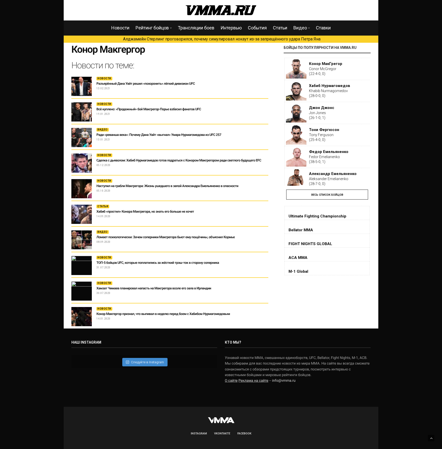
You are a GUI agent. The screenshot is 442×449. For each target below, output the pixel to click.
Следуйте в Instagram (147, 362)
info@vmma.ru (284, 381)
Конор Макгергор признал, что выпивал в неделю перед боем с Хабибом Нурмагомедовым (163, 314)
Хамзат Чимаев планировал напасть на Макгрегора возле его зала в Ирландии (153, 288)
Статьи (280, 27)
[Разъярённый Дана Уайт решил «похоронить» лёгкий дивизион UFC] (81, 86)
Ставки (323, 27)
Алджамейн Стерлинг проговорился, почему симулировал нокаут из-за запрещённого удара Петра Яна (222, 39)
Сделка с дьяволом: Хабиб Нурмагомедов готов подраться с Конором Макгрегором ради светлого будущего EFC (178, 160)
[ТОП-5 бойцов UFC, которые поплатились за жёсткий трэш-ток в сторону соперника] (81, 265)
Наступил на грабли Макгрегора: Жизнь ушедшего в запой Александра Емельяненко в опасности (167, 186)
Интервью (231, 27)
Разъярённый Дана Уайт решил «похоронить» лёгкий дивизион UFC (145, 84)
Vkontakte (222, 433)
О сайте (231, 381)
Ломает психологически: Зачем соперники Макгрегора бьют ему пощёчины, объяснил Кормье (165, 237)
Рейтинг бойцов (152, 27)
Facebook (244, 433)
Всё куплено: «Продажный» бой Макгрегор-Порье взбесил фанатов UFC (148, 109)
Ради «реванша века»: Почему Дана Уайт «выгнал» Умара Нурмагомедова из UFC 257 (158, 135)
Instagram (199, 433)
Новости (120, 27)
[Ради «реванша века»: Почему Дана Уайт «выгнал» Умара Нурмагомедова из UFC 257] (81, 137)
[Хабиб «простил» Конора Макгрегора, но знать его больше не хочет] (81, 214)
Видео (300, 27)
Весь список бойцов (327, 194)
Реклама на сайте (253, 381)
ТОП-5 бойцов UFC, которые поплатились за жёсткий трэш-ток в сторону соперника (157, 263)
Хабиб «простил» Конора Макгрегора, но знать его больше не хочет (145, 212)
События (257, 27)
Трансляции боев (196, 27)
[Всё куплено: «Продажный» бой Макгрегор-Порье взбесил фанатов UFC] (81, 112)
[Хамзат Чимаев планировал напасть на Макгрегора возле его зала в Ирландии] (81, 291)
